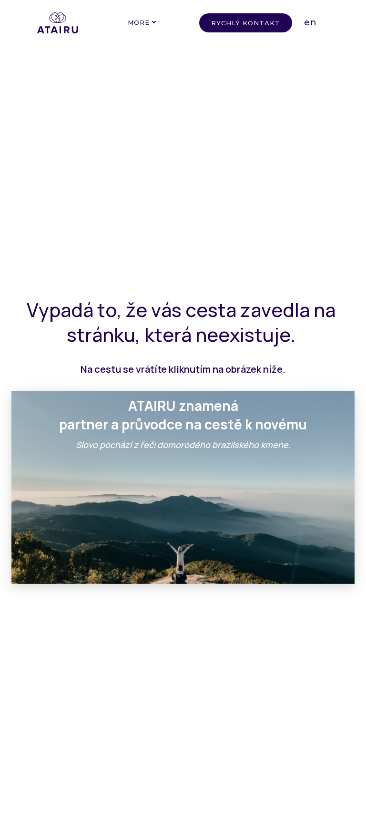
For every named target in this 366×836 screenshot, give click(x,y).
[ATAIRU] (57, 22)
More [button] (139, 22)
